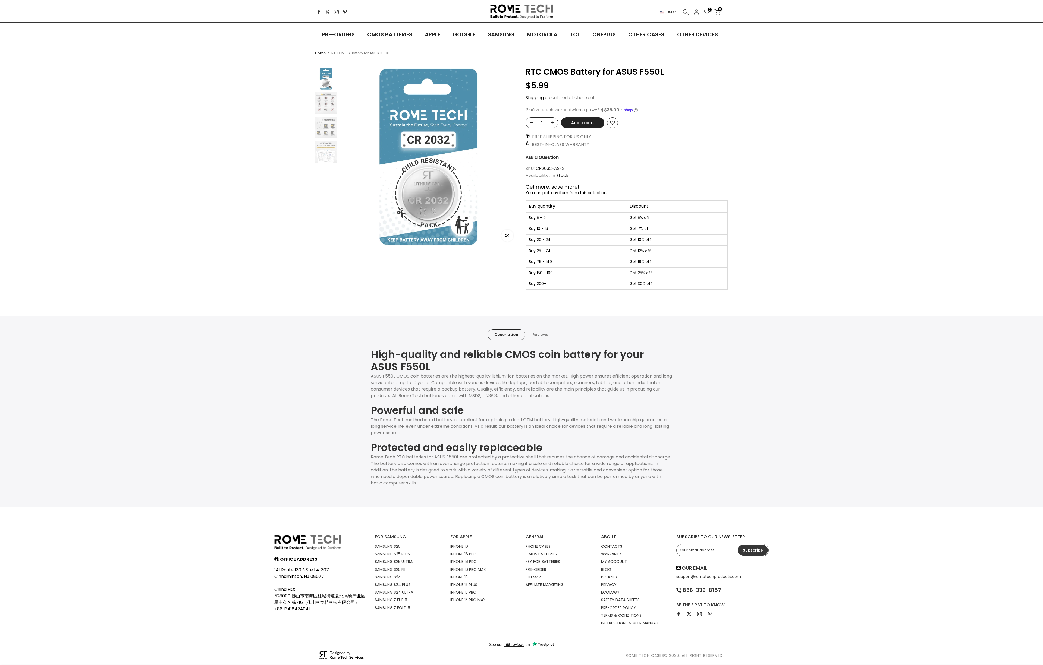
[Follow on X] (327, 12)
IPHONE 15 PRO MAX (468, 600)
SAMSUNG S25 (387, 546)
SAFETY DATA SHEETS (620, 600)
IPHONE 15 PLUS (463, 584)
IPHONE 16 (459, 546)
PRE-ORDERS (338, 34)
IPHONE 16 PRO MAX (468, 569)
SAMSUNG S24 (388, 577)
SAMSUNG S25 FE (390, 569)
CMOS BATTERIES (389, 34)
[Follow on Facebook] (318, 12)
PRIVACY (609, 584)
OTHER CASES (646, 34)
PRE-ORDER (536, 569)
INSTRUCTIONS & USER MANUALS (630, 623)
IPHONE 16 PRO (463, 561)
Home (320, 53)
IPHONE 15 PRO (463, 592)
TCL (575, 34)
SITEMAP (533, 577)
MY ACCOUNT (614, 561)
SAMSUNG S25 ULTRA (394, 561)
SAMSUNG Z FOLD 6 (392, 607)
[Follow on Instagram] (336, 12)
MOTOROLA (542, 34)
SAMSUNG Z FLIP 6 (391, 600)
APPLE (432, 34)
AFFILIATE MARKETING (545, 584)
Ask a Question (542, 157)
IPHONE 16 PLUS (463, 554)
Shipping (535, 97)
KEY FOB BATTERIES (543, 561)
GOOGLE (464, 34)
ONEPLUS (604, 34)
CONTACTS (611, 546)
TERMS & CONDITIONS (621, 615)
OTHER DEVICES (697, 34)
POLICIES (609, 577)
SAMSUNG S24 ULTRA (394, 592)
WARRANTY (611, 554)
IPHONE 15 (459, 577)
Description (506, 334)
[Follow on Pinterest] (345, 12)
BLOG (606, 569)
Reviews (540, 334)
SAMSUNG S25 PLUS (392, 554)
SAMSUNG (501, 34)
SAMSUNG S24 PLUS (392, 584)
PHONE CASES (538, 546)
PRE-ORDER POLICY (618, 607)
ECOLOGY (610, 592)
